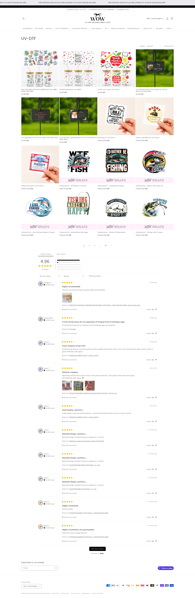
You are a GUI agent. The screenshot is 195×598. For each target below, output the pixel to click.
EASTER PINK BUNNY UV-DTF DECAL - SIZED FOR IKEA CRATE (88, 513)
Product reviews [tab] (46, 254)
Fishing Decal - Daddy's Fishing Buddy (111, 232)
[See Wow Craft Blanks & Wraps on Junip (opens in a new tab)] (102, 553)
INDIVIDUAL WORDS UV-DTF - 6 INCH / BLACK (84, 355)
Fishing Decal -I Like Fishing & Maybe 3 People (38, 232)
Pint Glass (72, 329)
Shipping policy (86, 593)
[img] (49, 284)
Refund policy (55, 593)
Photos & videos (95, 276)
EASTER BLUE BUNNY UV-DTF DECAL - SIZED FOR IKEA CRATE (88, 537)
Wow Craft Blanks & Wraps (32, 593)
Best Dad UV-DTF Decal (106, 138)
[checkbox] (97, 276)
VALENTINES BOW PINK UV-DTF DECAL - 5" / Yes (84, 465)
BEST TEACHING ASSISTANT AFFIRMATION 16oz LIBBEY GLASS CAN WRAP (39, 90)
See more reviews (97, 549)
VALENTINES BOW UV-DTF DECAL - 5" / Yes (82, 489)
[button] (23, 18)
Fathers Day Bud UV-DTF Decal (32, 186)
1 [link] (83, 245)
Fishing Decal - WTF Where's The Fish (73, 186)
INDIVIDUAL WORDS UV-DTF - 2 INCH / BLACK (84, 417)
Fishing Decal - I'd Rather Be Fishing (111, 186)
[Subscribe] (55, 568)
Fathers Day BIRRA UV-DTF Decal (147, 138)
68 (105, 245)
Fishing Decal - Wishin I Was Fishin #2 (149, 186)
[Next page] (111, 245)
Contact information (97, 593)
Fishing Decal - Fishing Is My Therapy (149, 232)
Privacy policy (65, 593)
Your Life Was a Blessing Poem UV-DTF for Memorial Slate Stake (78, 138)
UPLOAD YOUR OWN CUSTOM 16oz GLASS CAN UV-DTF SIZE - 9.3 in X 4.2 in (93, 393)
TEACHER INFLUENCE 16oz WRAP (70, 89)
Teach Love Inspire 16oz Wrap (108, 89)
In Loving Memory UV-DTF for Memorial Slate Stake (39, 138)
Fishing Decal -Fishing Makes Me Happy (74, 232)
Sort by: (142, 46)
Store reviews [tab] (61, 254)
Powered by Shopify (45, 593)
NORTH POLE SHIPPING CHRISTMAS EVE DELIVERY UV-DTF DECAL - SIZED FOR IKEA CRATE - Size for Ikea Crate (104, 305)
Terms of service (75, 593)
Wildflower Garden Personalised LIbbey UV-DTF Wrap (86, 441)
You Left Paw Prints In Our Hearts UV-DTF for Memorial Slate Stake (151, 90)
